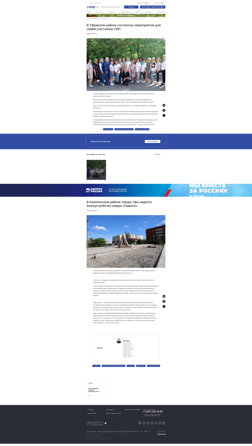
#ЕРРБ (96, 365)
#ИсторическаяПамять (153, 365)
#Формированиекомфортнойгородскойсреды (113, 365)
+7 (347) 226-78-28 (153, 411)
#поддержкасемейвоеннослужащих (124, 129)
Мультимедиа (148, 11)
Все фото (157, 154)
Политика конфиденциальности (94, 436)
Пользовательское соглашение (94, 435)
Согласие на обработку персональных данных (97, 439)
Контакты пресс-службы (113, 413)
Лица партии (99, 11)
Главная (88, 18)
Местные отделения (125, 11)
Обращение (131, 7)
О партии (89, 11)
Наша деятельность (111, 11)
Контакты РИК (92, 413)
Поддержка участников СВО (126, 15)
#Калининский (141, 365)
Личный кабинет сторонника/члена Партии (153, 7)
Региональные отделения (132, 409)
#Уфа (130, 365)
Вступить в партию (161, 11)
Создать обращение (152, 141)
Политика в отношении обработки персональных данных (100, 437)
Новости (104, 18)
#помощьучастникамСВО (142, 129)
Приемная (137, 11)
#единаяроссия (108, 129)
